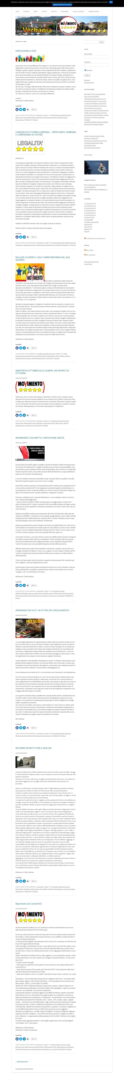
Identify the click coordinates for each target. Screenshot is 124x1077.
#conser (63, 1045)
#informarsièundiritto (22, 596)
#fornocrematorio (38, 423)
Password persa (89, 82)
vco (51, 1049)
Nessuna (39, 115)
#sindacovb (19, 1049)
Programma (64, 11)
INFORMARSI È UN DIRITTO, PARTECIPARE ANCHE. (40, 437)
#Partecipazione (62, 117)
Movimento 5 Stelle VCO (91, 138)
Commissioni (88, 217)
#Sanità (34, 358)
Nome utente (88, 54)
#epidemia (27, 889)
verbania (54, 1049)
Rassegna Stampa (94, 11)
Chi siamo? (26, 11)
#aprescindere (56, 1045)
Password (87, 62)
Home (17, 11)
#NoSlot (66, 423)
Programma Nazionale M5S (92, 148)
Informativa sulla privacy (91, 262)
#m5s (44, 117)
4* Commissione (89, 210)
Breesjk (35, 120)
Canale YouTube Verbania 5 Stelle (94, 136)
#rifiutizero (70, 1047)
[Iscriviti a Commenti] (85, 255)
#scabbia (72, 889)
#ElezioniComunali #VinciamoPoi (61, 115)
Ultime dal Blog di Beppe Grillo (95, 238)
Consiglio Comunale (43, 354)
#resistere (46, 596)
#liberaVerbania (37, 117)
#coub (68, 1045)
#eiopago (55, 421)
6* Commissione (89, 215)
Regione (86, 229)
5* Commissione (89, 213)
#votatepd (58, 245)
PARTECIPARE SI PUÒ (26, 50)
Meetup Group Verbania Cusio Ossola (95, 141)
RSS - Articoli (89, 250)
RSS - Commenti (90, 255)
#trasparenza (20, 120)
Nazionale (87, 224)
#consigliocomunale (58, 243)
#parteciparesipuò (51, 117)
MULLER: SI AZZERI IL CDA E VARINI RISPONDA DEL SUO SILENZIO (43, 258)
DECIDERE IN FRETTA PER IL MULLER (33, 748)
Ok (111, 2)
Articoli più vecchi (22, 1061)
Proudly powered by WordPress (24, 1069)
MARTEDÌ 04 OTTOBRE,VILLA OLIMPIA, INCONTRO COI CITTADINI (42, 371)
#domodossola (20, 1047)
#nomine (67, 356)
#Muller (62, 356)
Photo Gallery (88, 155)
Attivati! (44, 11)
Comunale (40, 243)
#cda (65, 354)
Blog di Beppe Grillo (90, 145)
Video (86, 231)
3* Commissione (89, 208)
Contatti (54, 11)
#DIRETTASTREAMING (22, 593)
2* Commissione (89, 206)
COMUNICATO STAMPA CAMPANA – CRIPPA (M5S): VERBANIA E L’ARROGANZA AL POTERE (46, 133)
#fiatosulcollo (19, 117)
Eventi (35, 11)
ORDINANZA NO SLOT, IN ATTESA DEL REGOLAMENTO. (43, 610)
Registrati (87, 80)
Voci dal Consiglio (78, 11)
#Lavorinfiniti (28, 117)
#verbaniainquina (37, 1049)
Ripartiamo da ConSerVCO (29, 903)
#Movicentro (59, 423)
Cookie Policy (88, 264)
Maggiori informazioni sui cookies (62, 4)
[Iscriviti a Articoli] (85, 250)
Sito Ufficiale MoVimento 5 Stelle (93, 143)
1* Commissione (89, 203)
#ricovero (28, 358)
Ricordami (89, 70)
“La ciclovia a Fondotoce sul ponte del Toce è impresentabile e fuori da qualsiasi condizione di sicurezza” (95, 106)
